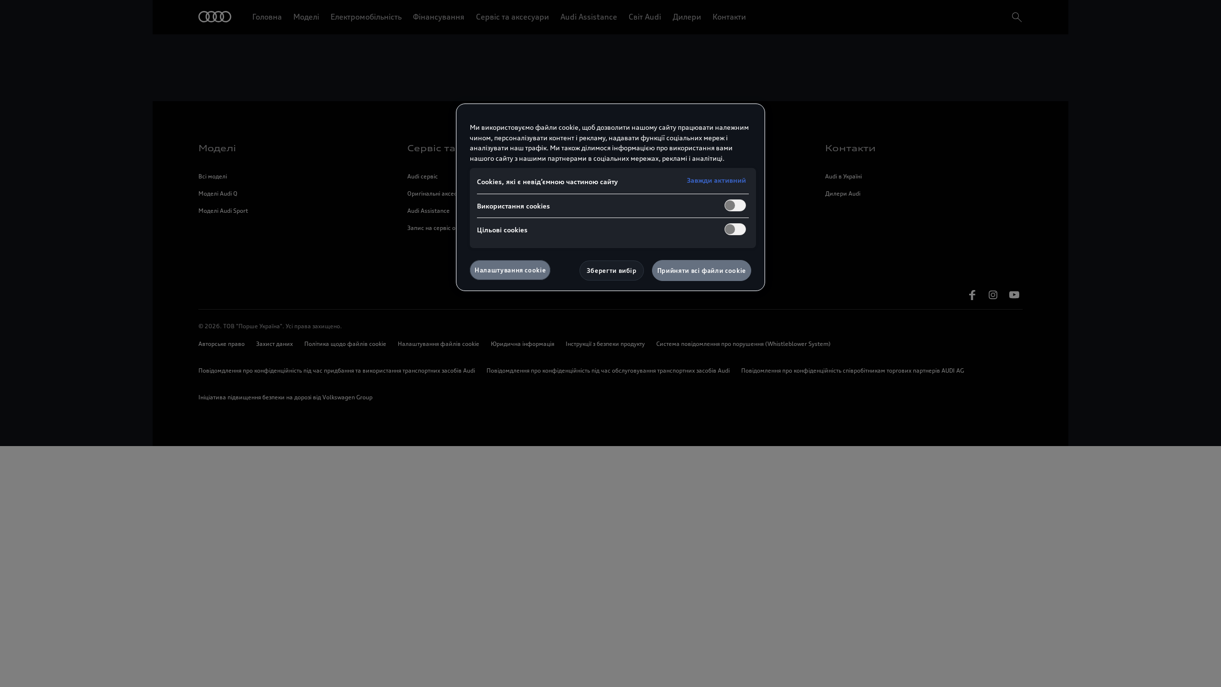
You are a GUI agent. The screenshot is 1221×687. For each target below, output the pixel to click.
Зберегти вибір (612, 270)
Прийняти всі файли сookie (701, 270)
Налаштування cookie (510, 270)
